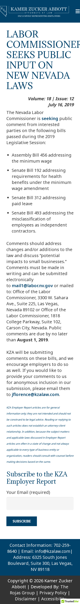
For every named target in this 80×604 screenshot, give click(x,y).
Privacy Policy (53, 593)
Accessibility (53, 599)
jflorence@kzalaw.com (35, 394)
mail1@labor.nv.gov (32, 285)
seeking (50, 118)
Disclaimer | (27, 599)
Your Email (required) (28, 492)
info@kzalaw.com (52, 551)
